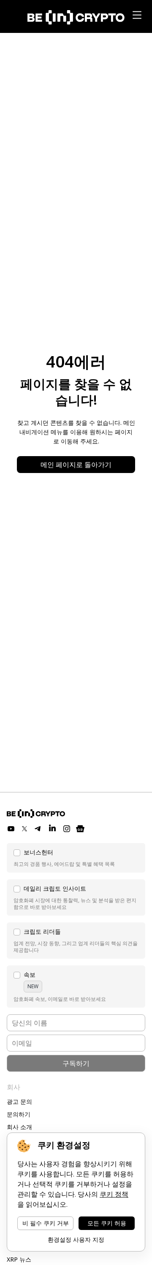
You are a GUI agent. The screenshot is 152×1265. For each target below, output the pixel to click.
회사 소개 (19, 1127)
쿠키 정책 (114, 1194)
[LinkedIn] (52, 828)
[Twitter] (24, 828)
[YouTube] (11, 828)
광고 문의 (19, 1101)
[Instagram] (66, 828)
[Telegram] (38, 828)
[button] (76, 858)
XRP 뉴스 (19, 1259)
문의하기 (18, 1114)
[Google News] (80, 828)
